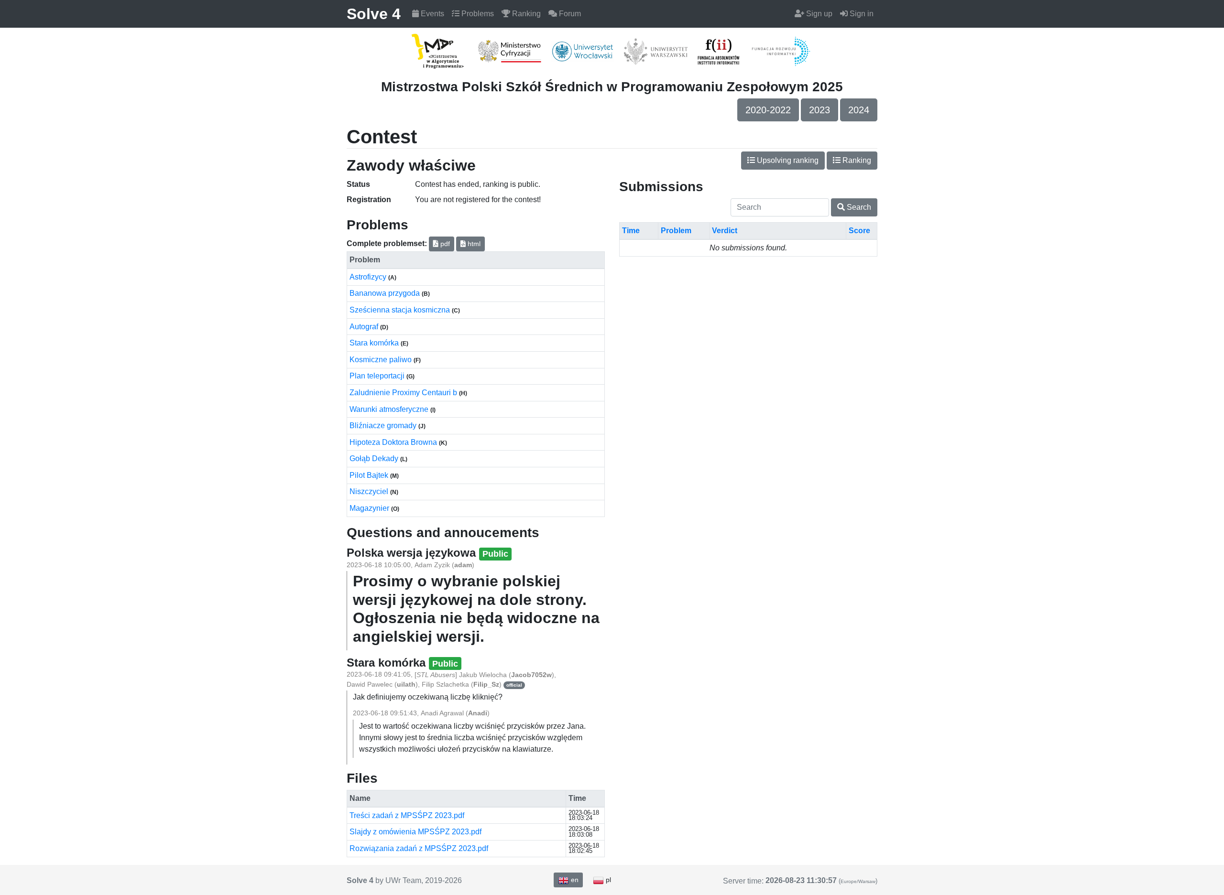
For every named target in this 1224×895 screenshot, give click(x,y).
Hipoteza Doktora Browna (394, 442)
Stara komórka (375, 343)
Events (431, 14)
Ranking (525, 14)
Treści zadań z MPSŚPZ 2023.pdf (407, 815)
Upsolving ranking (787, 160)
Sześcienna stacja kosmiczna (401, 310)
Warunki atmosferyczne (390, 409)
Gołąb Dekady (375, 458)
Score (859, 230)
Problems (476, 14)
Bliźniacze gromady (384, 425)
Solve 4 (374, 13)
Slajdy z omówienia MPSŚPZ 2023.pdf (415, 832)
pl (607, 880)
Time (631, 230)
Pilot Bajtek (370, 475)
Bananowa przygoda (386, 293)
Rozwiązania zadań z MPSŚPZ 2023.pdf (419, 848)
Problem (676, 230)
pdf (444, 244)
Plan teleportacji (378, 376)
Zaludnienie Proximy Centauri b (404, 392)
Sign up (818, 14)
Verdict (724, 230)
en (574, 880)
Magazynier (370, 508)
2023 (819, 110)
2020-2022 (768, 110)
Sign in (861, 14)
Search (858, 207)
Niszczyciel (370, 491)
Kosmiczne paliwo (382, 360)
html (473, 244)
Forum (569, 14)
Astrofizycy (369, 277)
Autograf (365, 327)
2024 (858, 110)
